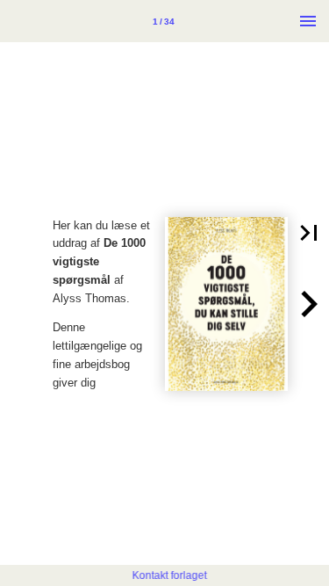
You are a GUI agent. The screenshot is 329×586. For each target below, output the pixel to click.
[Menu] (308, 21)
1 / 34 (164, 21)
